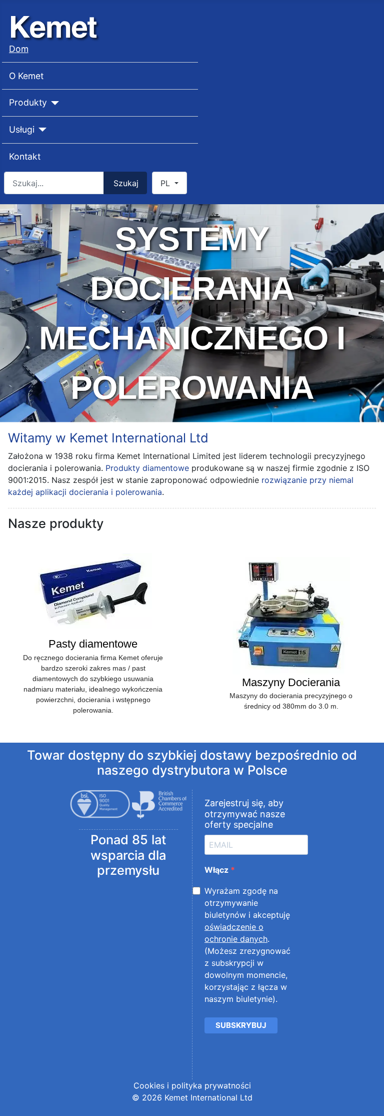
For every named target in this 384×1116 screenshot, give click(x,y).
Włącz (217, 870)
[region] (192, 313)
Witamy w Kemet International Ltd (108, 437)
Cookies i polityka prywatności (192, 1085)
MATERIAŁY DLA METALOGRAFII (192, 313)
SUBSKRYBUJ (241, 1025)
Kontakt (24, 156)
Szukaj (126, 183)
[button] (93, 634)
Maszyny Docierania (291, 682)
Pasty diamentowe (93, 644)
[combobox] (54, 183)
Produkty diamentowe (147, 468)
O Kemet (26, 76)
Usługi (21, 129)
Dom (18, 49)
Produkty (28, 102)
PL (166, 183)
